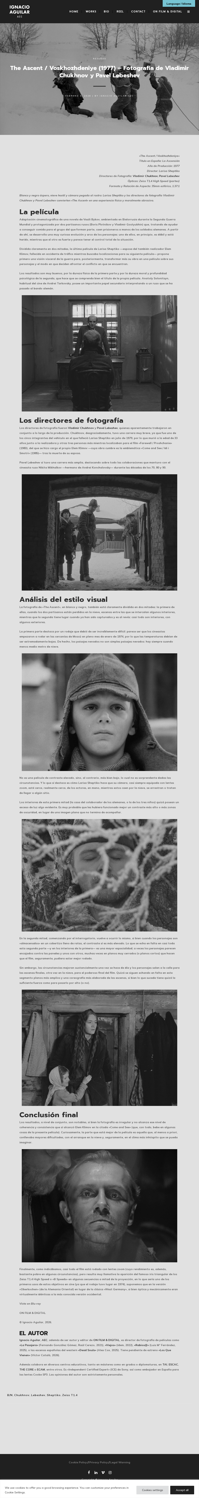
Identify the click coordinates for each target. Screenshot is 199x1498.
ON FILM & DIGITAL (106, 1340)
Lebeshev (38, 1395)
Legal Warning (120, 1462)
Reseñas (99, 58)
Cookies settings (152, 1490)
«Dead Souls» (87, 1350)
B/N (10, 1395)
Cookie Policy (78, 1462)
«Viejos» (110, 1345)
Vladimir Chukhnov (145, 176)
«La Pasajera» (28, 1345)
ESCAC (173, 1364)
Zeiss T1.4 (70, 1395)
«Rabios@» (141, 1345)
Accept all (182, 1490)
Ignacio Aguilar (29, 1340)
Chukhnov (22, 1395)
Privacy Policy (98, 1462)
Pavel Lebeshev (169, 176)
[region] (99, 1489)
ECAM (41, 1369)
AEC (44, 1340)
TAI (164, 1364)
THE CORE (26, 1369)
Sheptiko (54, 1395)
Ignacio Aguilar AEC (117, 96)
